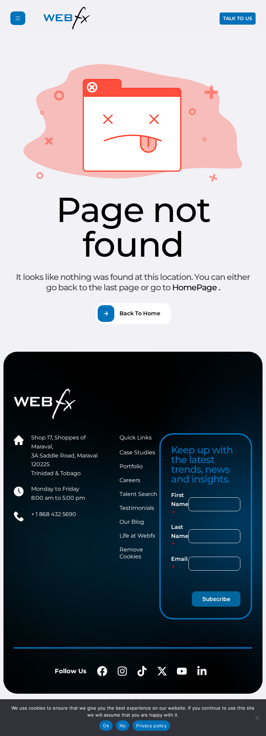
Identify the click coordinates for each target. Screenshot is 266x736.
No (122, 725)
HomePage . (196, 287)
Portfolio (131, 466)
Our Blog (131, 522)
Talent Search (138, 494)
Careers (129, 480)
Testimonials (136, 508)
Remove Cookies (131, 553)
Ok (106, 725)
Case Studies (137, 452)
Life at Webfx (137, 535)
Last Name (179, 531)
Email (179, 559)
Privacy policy (151, 725)
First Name (179, 499)
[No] (257, 717)
